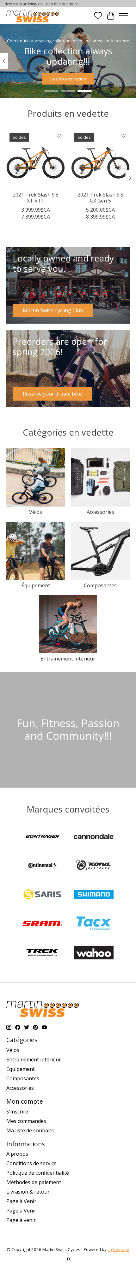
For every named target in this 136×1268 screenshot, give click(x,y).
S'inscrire (17, 1111)
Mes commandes (26, 1121)
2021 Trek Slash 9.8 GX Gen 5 (100, 197)
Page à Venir (21, 1201)
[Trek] (42, 953)
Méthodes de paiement (33, 1182)
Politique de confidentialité (37, 1172)
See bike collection (68, 79)
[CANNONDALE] (93, 837)
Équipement (36, 585)
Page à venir (21, 1220)
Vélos (35, 511)
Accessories (100, 511)
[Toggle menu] (123, 15)
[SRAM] (42, 924)
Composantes (100, 585)
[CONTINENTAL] (42, 866)
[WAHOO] (93, 953)
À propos (17, 1153)
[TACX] (93, 924)
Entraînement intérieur (67, 658)
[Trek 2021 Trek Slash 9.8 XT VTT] (35, 159)
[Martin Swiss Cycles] (32, 15)
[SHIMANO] (93, 895)
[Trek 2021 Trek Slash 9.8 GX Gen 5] (100, 159)
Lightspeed (118, 1249)
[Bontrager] (42, 837)
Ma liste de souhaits (30, 1130)
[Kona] (93, 866)
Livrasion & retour (28, 1191)
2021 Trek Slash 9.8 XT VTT (36, 197)
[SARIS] (42, 895)
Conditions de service (31, 1163)
